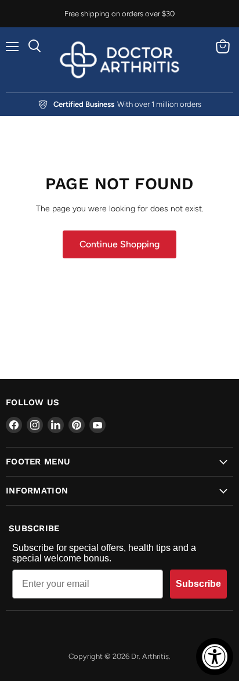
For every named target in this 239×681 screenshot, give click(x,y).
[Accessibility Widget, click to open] (214, 656)
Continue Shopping (119, 244)
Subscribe (198, 584)
